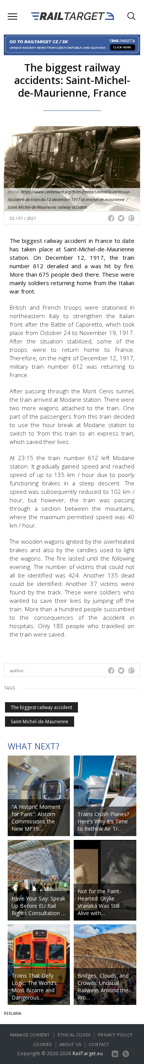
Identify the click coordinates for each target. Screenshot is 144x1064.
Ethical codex (74, 1035)
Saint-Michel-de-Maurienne (39, 721)
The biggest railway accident (41, 707)
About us (70, 1044)
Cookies (42, 1044)
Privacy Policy (115, 1035)
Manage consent (30, 1035)
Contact (99, 1044)
